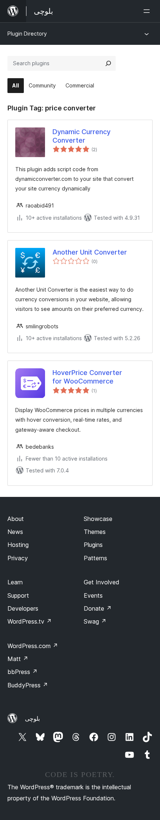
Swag (95, 621)
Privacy (17, 558)
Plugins (93, 544)
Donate (98, 608)
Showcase (98, 518)
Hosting (18, 544)
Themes (95, 531)
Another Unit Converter (89, 252)
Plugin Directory (27, 33)
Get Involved (101, 582)
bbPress (22, 671)
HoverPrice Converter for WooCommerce (87, 377)
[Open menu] (148, 11)
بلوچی (32, 718)
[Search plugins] (108, 63)
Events (93, 595)
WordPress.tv (29, 621)
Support (18, 595)
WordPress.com (32, 646)
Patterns (95, 558)
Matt (17, 659)
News (15, 531)
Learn (15, 582)
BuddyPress (27, 685)
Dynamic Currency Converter (81, 136)
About (15, 518)
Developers (22, 608)
